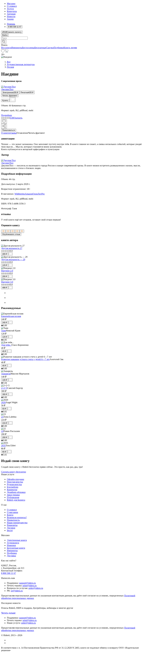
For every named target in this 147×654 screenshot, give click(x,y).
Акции (10, 19)
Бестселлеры (28, 47)
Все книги (6, 47)
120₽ (4, 265)
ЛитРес (41, 194)
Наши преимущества (17, 522)
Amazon (29, 194)
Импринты (16, 47)
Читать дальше (8, 613)
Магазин (11, 3)
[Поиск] (3, 42)
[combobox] (73, 38)
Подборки (59, 47)
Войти (4, 35)
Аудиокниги (13, 543)
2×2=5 (4, 388)
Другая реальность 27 (11, 248)
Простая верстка (15, 482)
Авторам (11, 14)
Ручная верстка (14, 484)
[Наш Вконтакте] (8, 640)
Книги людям (70, 47)
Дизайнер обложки (16, 492)
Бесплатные (40, 47)
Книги (10, 515)
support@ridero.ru (27, 583)
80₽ (4, 452)
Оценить (18, 118)
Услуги (10, 8)
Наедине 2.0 (7, 270)
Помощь (11, 24)
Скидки (50, 47)
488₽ (4, 288)
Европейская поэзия (11, 316)
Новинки (11, 545)
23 (2, 417)
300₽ (4, 394)
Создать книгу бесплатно (13, 472)
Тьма (3, 330)
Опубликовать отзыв (11, 234)
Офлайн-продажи (15, 479)
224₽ (4, 423)
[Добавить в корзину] (12, 99)
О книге (5, 133)
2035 (3, 445)
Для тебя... (6, 345)
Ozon (35, 194)
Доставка (11, 555)
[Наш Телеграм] (8, 643)
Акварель (5, 373)
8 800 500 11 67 (8, 573)
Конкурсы (12, 11)
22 (2, 431)
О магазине (12, 512)
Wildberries (19, 194)
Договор (11, 528)
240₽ (4, 322)
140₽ (4, 380)
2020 (3, 402)
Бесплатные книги (16, 548)
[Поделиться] (4, 126)
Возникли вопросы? (17, 517)
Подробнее (6, 115)
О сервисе (12, 6)
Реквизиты (12, 525)
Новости (11, 16)
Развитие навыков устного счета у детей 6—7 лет (25, 359)
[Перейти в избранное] (3, 52)
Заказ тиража (13, 495)
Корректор (12, 489)
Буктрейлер (12, 487)
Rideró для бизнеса (16, 500)
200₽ (4, 276)
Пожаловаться (8, 130)
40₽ (4, 351)
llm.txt (10, 530)
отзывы (13, 133)
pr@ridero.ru (17, 591)
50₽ (4, 409)
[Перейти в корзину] (6, 52)
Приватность (13, 520)
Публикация (13, 497)
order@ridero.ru (35, 588)
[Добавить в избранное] (4, 121)
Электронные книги (17, 540)
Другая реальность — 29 (13, 259)
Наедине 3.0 (7, 282)
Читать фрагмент (9, 96)
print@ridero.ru (30, 585)
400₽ (4, 254)
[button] (73, 41)
